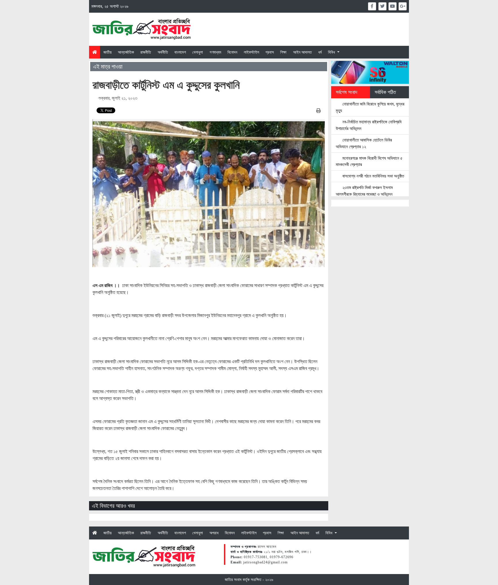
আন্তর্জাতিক (126, 52)
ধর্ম (320, 52)
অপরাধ (214, 533)
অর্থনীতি (163, 52)
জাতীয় (107, 52)
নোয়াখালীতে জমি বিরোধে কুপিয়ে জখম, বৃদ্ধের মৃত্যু (370, 107)
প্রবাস (269, 52)
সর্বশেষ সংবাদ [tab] (346, 92)
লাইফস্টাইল (251, 52)
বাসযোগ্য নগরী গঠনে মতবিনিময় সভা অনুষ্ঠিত (372, 175)
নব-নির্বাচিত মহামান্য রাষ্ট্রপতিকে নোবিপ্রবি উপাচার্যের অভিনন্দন (368, 125)
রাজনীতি (145, 52)
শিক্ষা (283, 52)
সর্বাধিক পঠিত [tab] (385, 92)
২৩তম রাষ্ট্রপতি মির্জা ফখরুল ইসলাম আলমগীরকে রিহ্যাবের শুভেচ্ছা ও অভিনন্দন (364, 191)
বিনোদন (232, 52)
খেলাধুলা (197, 52)
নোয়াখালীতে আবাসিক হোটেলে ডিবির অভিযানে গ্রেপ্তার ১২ (364, 143)
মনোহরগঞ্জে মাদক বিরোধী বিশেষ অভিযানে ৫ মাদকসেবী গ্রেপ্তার (369, 161)
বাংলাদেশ (180, 52)
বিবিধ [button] (332, 52)
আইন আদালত (302, 52)
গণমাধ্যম (215, 52)
